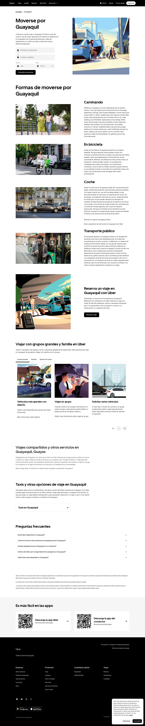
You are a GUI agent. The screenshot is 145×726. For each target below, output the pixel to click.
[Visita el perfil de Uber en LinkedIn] (16, 699)
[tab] (55, 359)
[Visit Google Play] (22, 709)
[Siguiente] (124, 428)
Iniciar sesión (120, 3)
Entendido (137, 721)
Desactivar (126, 721)
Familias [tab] (33, 359)
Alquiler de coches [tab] (46, 359)
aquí (131, 715)
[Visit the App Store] (35, 709)
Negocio (34, 3)
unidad (26, 3)
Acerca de (52, 3)
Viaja (19, 3)
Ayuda (111, 3)
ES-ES (104, 3)
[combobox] (20, 50)
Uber (11, 3)
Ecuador (19, 12)
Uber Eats (43, 3)
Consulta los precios (25, 72)
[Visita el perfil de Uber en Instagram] (26, 699)
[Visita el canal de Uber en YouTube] (21, 699)
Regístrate (130, 3)
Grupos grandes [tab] (22, 359)
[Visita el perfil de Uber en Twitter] (31, 699)
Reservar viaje (92, 315)
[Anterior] (118, 428)
